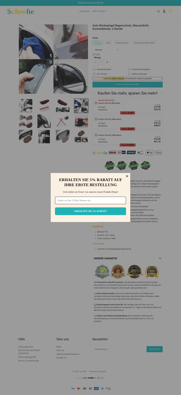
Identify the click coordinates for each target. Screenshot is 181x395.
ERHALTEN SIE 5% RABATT (90, 211)
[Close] (127, 176)
